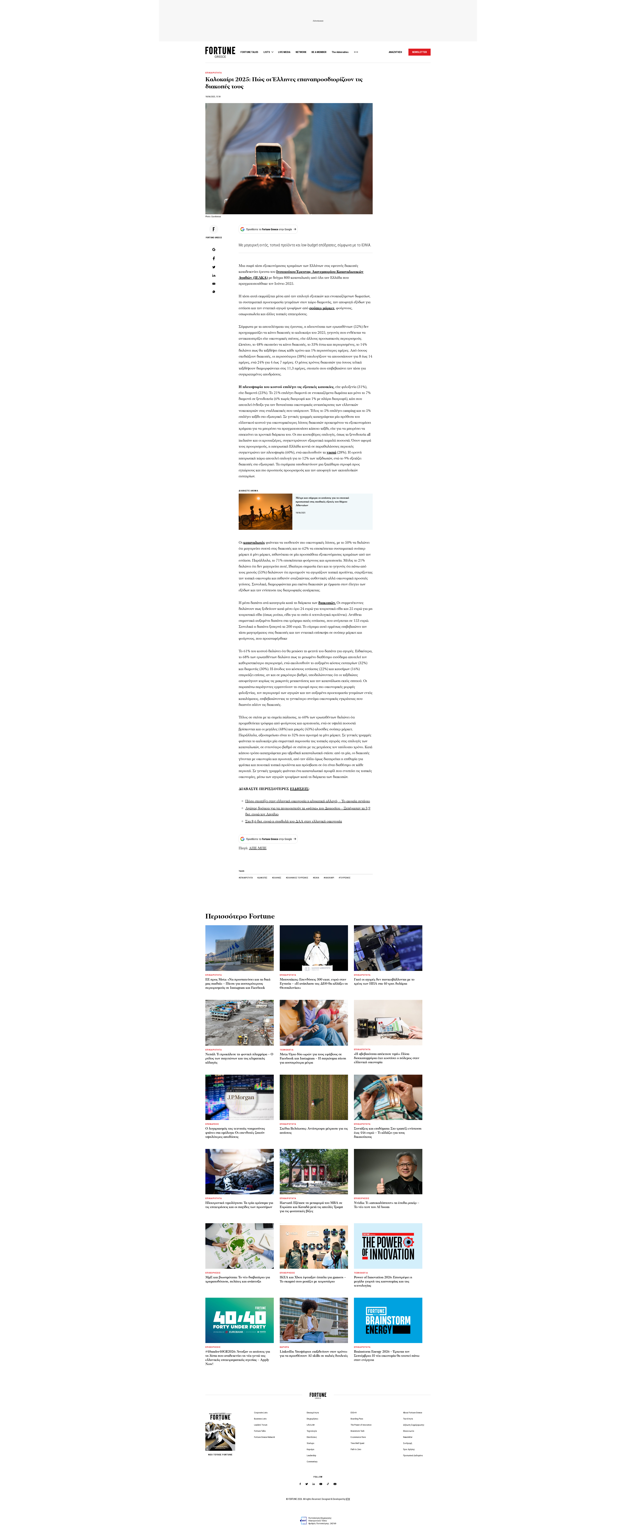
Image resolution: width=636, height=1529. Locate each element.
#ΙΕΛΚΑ (316, 877)
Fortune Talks (260, 1431)
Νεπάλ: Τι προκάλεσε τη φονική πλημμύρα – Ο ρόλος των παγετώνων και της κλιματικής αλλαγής (239, 1058)
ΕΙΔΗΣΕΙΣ (299, 789)
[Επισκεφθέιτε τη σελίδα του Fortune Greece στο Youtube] (320, 1484)
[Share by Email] (213, 283)
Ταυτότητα (408, 1418)
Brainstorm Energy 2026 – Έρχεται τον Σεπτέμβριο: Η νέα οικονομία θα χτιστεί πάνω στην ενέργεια (386, 1355)
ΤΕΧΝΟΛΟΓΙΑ (286, 1050)
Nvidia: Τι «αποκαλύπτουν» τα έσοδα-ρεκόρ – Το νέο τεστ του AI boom (386, 1205)
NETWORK (301, 52)
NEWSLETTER (419, 52)
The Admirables (340, 52)
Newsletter (407, 1437)
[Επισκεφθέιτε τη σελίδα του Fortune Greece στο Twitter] (306, 1484)
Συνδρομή (407, 1443)
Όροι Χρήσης (409, 1449)
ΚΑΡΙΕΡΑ (284, 1347)
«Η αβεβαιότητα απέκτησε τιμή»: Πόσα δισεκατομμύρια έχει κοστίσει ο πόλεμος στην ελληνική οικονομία (386, 1058)
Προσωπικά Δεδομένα (413, 1455)
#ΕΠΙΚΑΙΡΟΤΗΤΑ (246, 877)
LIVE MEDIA (284, 52)
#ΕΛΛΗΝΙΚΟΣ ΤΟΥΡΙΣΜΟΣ (297, 877)
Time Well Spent (357, 1443)
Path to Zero (356, 1449)
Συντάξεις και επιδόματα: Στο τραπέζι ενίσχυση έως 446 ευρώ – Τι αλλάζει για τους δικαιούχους (388, 1132)
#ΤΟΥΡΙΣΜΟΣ (344, 877)
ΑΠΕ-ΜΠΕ (257, 848)
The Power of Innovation (361, 1425)
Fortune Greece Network (264, 1437)
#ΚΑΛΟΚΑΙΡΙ (329, 877)
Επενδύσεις (312, 1437)
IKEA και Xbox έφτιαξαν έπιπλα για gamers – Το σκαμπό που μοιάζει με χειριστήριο (313, 1279)
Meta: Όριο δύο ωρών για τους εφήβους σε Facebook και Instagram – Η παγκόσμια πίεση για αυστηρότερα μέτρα (313, 1058)
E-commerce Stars (358, 1437)
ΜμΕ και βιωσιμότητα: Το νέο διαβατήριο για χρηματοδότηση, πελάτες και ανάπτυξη (237, 1279)
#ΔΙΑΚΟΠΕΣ (262, 877)
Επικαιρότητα (313, 1412)
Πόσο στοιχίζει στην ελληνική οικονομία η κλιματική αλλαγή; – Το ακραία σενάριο (307, 801)
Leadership (311, 1455)
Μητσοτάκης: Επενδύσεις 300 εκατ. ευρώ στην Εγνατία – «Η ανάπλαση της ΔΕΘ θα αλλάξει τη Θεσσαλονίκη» (314, 983)
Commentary (312, 1461)
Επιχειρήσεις (312, 1418)
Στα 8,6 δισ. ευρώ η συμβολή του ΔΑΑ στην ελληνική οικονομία (293, 821)
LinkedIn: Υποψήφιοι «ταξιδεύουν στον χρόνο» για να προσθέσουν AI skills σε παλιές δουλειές (314, 1353)
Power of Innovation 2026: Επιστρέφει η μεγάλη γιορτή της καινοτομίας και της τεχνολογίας (383, 1281)
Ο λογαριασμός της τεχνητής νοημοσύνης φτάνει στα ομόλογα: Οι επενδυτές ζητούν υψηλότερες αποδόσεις (235, 1132)
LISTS (267, 52)
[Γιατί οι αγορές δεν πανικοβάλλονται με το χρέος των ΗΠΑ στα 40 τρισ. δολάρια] (388, 948)
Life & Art (311, 1425)
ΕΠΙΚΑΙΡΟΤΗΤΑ (213, 72)
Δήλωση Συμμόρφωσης (413, 1425)
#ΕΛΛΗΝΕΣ (277, 877)
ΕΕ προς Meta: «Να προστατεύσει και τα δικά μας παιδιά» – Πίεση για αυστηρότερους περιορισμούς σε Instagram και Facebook (237, 983)
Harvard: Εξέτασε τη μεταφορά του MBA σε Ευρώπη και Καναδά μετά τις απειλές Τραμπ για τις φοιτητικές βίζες (311, 1207)
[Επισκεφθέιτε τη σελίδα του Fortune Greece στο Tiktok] (328, 1484)
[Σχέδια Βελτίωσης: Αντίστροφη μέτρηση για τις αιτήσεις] (314, 1097)
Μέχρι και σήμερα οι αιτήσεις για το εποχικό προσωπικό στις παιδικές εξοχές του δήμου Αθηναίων (322, 501)
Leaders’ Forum (260, 1425)
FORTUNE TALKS (249, 52)
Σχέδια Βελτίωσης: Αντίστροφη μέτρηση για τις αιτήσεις (314, 1130)
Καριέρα (310, 1449)
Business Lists (260, 1418)
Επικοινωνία (408, 1431)
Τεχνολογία (312, 1431)
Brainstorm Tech (357, 1431)
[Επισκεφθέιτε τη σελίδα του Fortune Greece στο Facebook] (300, 1484)
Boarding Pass (357, 1418)
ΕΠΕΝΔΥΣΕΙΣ (212, 1124)
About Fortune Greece (412, 1412)
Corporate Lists (260, 1412)
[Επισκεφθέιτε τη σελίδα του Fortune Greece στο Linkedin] (314, 1484)
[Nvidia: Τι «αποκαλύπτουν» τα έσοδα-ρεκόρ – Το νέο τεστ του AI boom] (388, 1171)
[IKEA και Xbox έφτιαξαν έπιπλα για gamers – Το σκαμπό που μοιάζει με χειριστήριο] (314, 1246)
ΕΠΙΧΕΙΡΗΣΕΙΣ (361, 1198)
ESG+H (354, 1412)
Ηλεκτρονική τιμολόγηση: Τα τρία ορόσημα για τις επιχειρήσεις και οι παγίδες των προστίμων (239, 1205)
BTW (348, 1499)
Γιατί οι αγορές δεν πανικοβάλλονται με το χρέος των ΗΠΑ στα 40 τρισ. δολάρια (384, 981)
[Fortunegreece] (220, 56)
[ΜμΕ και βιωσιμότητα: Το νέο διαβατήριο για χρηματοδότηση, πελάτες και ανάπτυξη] (239, 1246)
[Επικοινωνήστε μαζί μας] (335, 1484)
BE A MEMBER (319, 52)
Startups (310, 1443)
